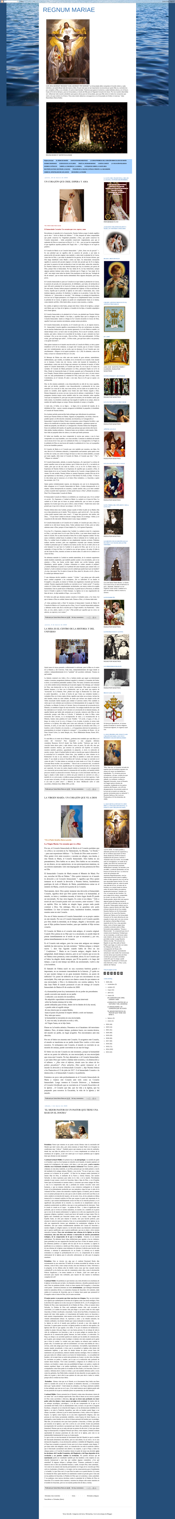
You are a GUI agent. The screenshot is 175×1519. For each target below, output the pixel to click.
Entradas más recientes (52, 1496)
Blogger (109, 1514)
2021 (108, 1030)
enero (110, 1021)
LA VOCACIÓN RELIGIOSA (119, 163)
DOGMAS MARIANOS (50, 163)
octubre (110, 987)
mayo (110, 990)
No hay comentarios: (78, 617)
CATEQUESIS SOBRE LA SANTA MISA (95, 166)
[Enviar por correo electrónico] (88, 618)
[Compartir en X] (92, 618)
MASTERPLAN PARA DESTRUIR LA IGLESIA (57, 169)
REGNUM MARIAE (69, 9)
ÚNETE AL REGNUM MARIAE (87, 163)
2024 (108, 1024)
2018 (108, 1038)
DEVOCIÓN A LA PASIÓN (78, 172)
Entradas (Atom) (58, 1499)
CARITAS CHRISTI (103, 163)
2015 (108, 1046)
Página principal (48, 160)
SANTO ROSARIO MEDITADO (79, 160)
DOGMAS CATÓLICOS (50, 166)
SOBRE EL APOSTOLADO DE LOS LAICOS (56, 172)
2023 (108, 1027)
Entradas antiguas (93, 1496)
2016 (108, 1043)
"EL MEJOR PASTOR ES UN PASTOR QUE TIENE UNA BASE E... (116, 1013)
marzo (110, 995)
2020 (108, 1032)
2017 (108, 1041)
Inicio (73, 1496)
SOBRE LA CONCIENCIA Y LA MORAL (71, 166)
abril (109, 992)
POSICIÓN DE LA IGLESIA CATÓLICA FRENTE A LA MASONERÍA (91, 169)
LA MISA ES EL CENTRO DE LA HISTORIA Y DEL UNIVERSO (117, 1003)
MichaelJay (89, 1514)
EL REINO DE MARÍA (62, 160)
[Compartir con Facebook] (93, 618)
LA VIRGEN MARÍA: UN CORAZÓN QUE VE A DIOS (70, 797)
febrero (110, 1018)
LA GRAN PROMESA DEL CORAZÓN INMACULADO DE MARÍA (108, 160)
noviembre (111, 984)
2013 (108, 1052)
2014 (108, 1049)
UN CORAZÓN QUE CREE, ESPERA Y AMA (66, 181)
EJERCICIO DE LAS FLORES (67, 163)
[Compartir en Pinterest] (95, 618)
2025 (108, 982)
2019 (108, 1035)
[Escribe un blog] (90, 618)
